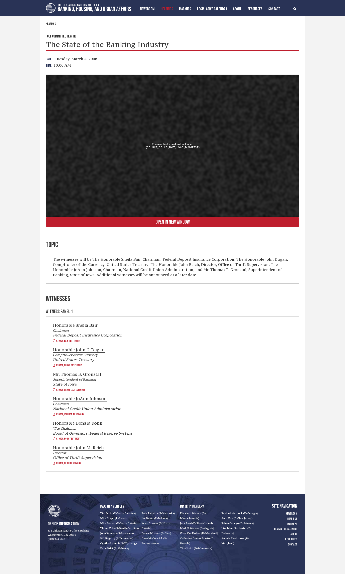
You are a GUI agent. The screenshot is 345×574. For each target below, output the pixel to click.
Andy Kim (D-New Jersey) (237, 518)
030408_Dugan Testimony (68, 365)
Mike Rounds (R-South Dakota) (119, 523)
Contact (274, 9)
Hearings (167, 9)
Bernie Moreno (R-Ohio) (156, 533)
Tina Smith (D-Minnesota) (196, 548)
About (237, 9)
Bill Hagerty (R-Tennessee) (116, 538)
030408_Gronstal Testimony (70, 390)
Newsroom (147, 9)
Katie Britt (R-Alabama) (114, 548)
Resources (255, 9)
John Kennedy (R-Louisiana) (117, 533)
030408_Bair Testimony (67, 340)
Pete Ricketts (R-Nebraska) (158, 513)
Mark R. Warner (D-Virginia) (197, 528)
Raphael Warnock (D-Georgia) (239, 513)
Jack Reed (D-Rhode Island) (196, 523)
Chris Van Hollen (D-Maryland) (199, 533)
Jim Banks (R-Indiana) (155, 518)
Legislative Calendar (212, 9)
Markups (292, 524)
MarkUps (185, 9)
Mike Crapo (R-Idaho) (113, 518)
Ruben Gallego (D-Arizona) (237, 523)
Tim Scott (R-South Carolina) (118, 513)
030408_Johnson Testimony (69, 414)
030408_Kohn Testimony (68, 438)
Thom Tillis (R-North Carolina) (119, 528)
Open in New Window (173, 222)
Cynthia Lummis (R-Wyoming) (118, 543)
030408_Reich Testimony (68, 463)
